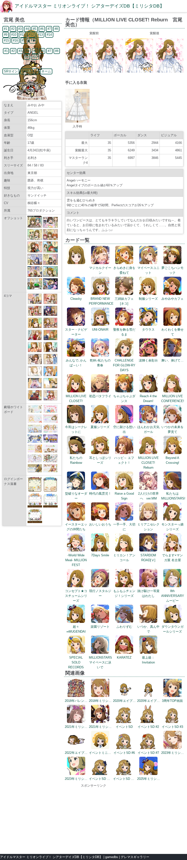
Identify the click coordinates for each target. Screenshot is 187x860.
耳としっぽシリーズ (100, 460)
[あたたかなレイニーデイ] (35, 363)
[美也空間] (35, 327)
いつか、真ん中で (148, 629)
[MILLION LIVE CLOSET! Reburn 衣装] (77, 121)
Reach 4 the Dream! (148, 398)
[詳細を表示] (76, 263)
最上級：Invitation (148, 660)
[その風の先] (35, 375)
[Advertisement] (93, 818)
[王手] (50, 387)
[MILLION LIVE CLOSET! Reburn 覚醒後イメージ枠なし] (169, 71)
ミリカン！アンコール (124, 557)
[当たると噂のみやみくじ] (50, 327)
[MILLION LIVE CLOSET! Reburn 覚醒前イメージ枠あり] (79, 71)
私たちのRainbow (76, 460)
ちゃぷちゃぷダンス (124, 398)
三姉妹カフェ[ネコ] (124, 301)
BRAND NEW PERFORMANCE (101, 301)
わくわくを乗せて (172, 332)
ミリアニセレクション (148, 527)
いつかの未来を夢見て (172, 429)
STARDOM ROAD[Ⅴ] (148, 557)
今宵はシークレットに (76, 429)
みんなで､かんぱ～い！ (76, 363)
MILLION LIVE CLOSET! (76, 398)
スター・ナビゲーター (76, 332)
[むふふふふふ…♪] (35, 387)
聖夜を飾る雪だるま (124, 332)
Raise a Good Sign (124, 496)
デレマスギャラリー (135, 857)
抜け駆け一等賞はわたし (148, 593)
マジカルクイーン (100, 270)
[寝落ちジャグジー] (50, 399)
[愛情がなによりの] (35, 315)
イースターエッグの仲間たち (76, 527)
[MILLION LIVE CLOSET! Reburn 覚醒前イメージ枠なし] (109, 71)
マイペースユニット (148, 270)
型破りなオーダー (76, 496)
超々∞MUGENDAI (76, 629)
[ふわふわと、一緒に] (50, 375)
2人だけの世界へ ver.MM (148, 496)
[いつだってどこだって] (35, 303)
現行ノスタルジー (100, 593)
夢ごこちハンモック (172, 270)
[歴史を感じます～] (50, 363)
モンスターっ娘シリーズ (172, 527)
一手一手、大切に (124, 527)
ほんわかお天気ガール (148, 429)
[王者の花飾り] (35, 339)
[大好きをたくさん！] (50, 303)
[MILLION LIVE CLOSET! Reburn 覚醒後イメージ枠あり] (139, 71)
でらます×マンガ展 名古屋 (172, 557)
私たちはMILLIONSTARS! (173, 496)
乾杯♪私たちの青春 (100, 363)
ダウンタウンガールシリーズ (172, 629)
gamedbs (111, 857)
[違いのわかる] (35, 351)
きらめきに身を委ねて (124, 270)
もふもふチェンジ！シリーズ (124, 593)
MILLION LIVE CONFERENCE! (172, 398)
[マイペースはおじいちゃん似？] (50, 315)
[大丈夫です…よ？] (50, 339)
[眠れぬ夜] (35, 399)
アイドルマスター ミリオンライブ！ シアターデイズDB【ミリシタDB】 (89, 6)
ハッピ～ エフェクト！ (124, 460)
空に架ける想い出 (124, 429)
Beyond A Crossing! (172, 460)
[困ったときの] (50, 351)
